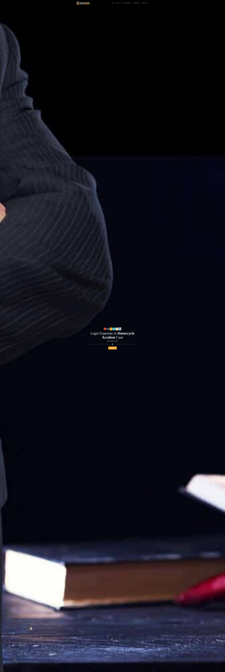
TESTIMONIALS (136, 2)
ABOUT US (118, 2)
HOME (113, 2)
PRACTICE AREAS (127, 2)
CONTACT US (145, 2)
